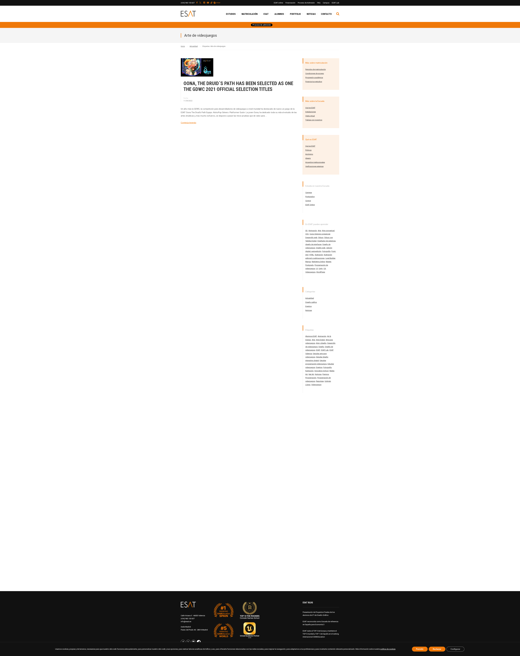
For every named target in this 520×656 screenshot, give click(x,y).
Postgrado (309, 265)
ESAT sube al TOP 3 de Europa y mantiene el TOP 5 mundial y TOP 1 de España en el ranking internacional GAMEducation (321, 634)
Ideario (308, 158)
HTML (311, 255)
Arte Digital (320, 340)
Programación (310, 378)
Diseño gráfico (311, 302)
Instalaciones (310, 112)
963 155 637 (188, 3)
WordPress (320, 272)
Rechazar (437, 649)
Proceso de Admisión (306, 3)
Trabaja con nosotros (313, 120)
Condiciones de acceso (314, 73)
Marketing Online (318, 262)
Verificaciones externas (314, 166)
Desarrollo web (311, 238)
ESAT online (278, 3)
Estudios (231, 14)
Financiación (290, 3)
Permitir (420, 649)
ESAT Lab (335, 3)
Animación (312, 231)
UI (317, 269)
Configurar (455, 649)
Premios (325, 374)
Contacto (326, 14)
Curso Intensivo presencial (320, 234)
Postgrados (310, 197)
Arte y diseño (321, 343)
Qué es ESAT (310, 108)
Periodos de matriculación (315, 69)
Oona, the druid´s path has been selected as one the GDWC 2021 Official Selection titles (238, 86)
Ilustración (319, 255)
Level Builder (330, 258)
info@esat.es (186, 622)
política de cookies (387, 649)
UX (325, 269)
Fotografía (326, 251)
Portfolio (295, 14)
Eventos (308, 306)
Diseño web (320, 248)
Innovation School (321, 371)
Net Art (311, 374)
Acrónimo (309, 154)
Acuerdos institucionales (315, 162)
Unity (321, 269)
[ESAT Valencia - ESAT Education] (195, 15)
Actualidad (309, 298)
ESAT (266, 14)
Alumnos (279, 14)
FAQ (318, 3)
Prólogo (308, 150)
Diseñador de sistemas (326, 241)
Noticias (311, 14)
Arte (319, 231)
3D (306, 231)
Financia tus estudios (313, 82)
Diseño (321, 347)
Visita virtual (310, 116)
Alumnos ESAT (311, 336)
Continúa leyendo (188, 123)
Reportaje (320, 381)
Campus (326, 3)
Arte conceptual (328, 231)
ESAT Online (310, 205)
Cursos (308, 201)
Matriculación (250, 14)
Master (328, 262)
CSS (307, 234)
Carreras (308, 193)
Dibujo (320, 238)
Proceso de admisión (262, 25)
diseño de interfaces (313, 244)
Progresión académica (314, 78)
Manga (308, 262)
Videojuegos (310, 272)
